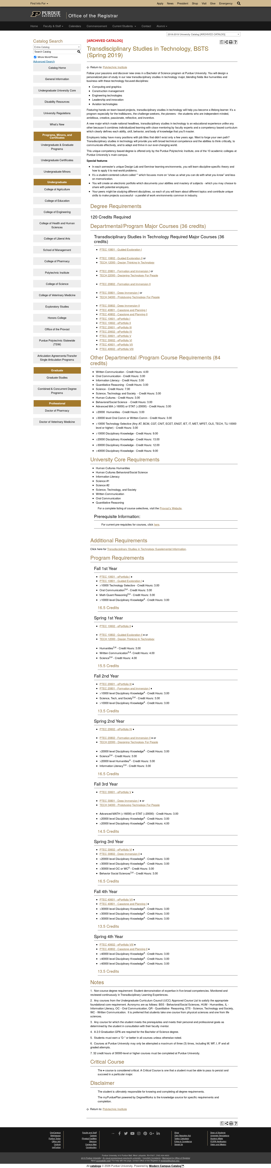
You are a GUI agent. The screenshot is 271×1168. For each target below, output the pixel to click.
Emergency (225, 3)
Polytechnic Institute (57, 272)
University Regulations (57, 113)
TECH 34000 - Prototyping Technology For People (130, 297)
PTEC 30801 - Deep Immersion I (119, 292)
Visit (204, 3)
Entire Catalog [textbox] (41, 47)
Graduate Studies (57, 377)
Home (34, 26)
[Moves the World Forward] (113, 1134)
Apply (160, 3)
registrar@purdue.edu (170, 1160)
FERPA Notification (218, 1141)
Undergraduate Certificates (57, 160)
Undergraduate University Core (57, 90)
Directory (93, 1141)
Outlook (57, 1144)
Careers (93, 1135)
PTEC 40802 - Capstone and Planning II (123, 314)
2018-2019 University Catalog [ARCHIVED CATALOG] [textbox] (196, 34)
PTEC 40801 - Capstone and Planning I (123, 310)
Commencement (97, 26)
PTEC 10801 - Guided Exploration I (121, 249)
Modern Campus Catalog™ (166, 1166)
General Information (57, 79)
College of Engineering (57, 212)
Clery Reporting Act (182, 1135)
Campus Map (91, 1144)
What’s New (57, 124)
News (170, 3)
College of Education (57, 200)
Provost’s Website (171, 508)
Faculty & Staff (52, 26)
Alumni (161, 26)
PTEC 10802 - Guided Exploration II (121, 258)
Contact (146, 26)
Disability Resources (57, 101)
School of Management (57, 250)
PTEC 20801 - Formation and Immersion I (125, 271)
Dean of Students (217, 1132)
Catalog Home (57, 68)
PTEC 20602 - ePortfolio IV (116, 331)
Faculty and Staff (89, 1132)
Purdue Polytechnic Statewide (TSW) (57, 342)
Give (213, 3)
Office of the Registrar (93, 15)
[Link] (119, 1134)
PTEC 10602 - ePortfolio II (115, 323)
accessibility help (103, 1160)
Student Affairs (216, 1138)
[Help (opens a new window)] (235, 42)
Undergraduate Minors (57, 171)
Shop (195, 3)
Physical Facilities (89, 1138)
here (156, 524)
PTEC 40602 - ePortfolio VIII (116, 349)
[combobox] (203, 34)
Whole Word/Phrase (48, 56)
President (182, 3)
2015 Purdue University (91, 1158)
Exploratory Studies (57, 306)
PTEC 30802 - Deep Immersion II (120, 305)
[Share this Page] (226, 42)
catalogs (95, 1166)
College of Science (57, 284)
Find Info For (38, 3)
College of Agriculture (57, 189)
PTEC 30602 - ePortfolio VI (116, 340)
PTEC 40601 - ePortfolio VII (116, 344)
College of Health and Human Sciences (57, 225)
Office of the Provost (57, 329)
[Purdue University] (45, 14)
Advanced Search (44, 61)
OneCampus (55, 1132)
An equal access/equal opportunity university (122, 1158)
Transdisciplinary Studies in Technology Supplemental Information (146, 549)
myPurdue (56, 1147)
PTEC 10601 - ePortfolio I (115, 318)
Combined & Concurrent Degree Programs (57, 390)
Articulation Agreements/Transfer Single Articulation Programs (57, 357)
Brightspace (56, 1135)
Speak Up (178, 1144)
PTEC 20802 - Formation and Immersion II (125, 284)
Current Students (123, 26)
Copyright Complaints (152, 1158)
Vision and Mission (218, 1144)
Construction (91, 1147)
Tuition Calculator (181, 1138)
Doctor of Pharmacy (57, 410)
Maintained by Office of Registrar (176, 1158)
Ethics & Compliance (183, 1141)
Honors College (57, 318)
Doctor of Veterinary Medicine (57, 422)
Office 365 (56, 1141)
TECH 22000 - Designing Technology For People (129, 275)
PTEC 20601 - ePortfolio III (116, 327)
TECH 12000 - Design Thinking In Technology (127, 262)
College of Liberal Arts (57, 238)
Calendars (75, 26)
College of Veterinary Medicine (57, 295)
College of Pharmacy (57, 261)
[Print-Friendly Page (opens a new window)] (231, 42)
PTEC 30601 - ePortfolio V (115, 336)
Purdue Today (55, 1138)
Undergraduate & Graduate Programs (57, 146)
